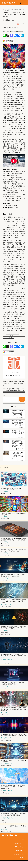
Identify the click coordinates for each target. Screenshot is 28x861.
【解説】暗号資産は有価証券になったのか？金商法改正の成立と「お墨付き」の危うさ (17, 413)
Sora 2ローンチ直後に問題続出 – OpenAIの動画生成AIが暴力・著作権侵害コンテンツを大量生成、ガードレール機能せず (13, 628)
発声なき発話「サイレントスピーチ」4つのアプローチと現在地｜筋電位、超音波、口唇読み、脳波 (18, 443)
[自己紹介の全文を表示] (21, 376)
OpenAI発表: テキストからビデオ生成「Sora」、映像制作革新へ (11, 489)
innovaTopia (22, 23)
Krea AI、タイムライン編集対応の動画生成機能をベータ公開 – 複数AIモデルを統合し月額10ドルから (13, 601)
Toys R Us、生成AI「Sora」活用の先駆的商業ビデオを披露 (14, 514)
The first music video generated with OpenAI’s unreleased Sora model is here (14, 336)
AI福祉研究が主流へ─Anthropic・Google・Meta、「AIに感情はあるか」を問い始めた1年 (18, 423)
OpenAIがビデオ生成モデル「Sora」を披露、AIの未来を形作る (13, 761)
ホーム (4, 9)
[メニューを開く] (26, 3)
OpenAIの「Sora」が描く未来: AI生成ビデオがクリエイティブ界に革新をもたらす (13, 550)
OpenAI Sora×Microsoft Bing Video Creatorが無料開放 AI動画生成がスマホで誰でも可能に (13, 539)
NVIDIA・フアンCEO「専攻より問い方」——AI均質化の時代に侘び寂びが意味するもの (17, 455)
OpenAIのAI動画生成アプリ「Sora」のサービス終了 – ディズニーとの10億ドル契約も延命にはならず (13, 656)
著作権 (6, 632)
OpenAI (3, 632)
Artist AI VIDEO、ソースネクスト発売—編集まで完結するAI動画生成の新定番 (13, 683)
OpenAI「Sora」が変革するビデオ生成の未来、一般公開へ (13, 826)
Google (3, 792)
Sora (6, 661)
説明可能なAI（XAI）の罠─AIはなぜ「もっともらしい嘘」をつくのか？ (18, 433)
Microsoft (3, 543)
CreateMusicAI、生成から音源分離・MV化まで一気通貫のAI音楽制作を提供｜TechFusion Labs (14, 735)
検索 (4, 395)
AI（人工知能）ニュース (10, 20)
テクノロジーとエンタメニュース (8, 738)
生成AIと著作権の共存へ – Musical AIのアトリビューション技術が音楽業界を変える (14, 814)
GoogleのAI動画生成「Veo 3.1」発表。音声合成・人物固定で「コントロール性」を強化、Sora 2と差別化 (13, 787)
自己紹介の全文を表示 (13, 375)
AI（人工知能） (10, 9)
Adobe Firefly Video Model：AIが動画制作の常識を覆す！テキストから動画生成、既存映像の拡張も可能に (13, 709)
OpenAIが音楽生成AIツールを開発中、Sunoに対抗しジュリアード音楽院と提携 (13, 575)
